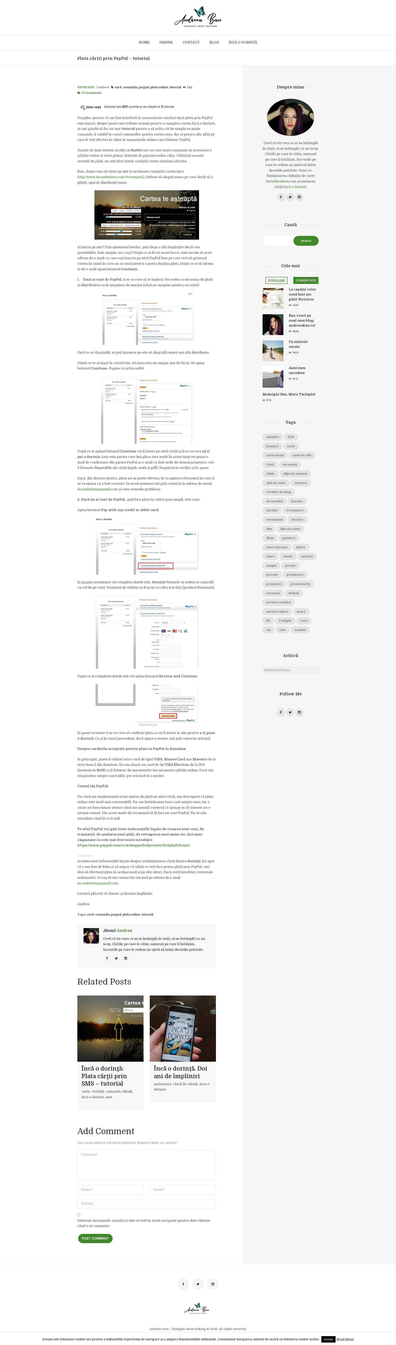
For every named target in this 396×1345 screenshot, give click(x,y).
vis (268, 630)
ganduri (288, 538)
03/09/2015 (85, 87)
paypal (144, 87)
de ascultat (274, 501)
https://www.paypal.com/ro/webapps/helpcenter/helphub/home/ (133, 845)
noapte (271, 565)
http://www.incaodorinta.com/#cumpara (110, 177)
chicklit (98, 1091)
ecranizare (295, 510)
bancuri (272, 446)
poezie (290, 565)
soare (301, 611)
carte (85, 1091)
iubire (300, 547)
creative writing (278, 492)
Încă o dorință (295, 187)
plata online (159, 87)
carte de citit (301, 455)
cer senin (290, 464)
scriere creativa (278, 602)
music (288, 556)
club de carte (276, 483)
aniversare (162, 1084)
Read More (345, 1339)
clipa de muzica (295, 473)
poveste (272, 574)
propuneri (274, 584)
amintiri (272, 437)
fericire (297, 519)
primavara (295, 574)
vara (303, 620)
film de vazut (290, 529)
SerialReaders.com (281, 181)
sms (109, 1097)
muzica (307, 556)
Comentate (306, 280)
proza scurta (300, 584)
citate (270, 473)
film (269, 529)
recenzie (273, 593)
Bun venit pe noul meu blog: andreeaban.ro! (302, 320)
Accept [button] (328, 1339)
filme (270, 538)
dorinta (297, 501)
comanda (130, 87)
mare (270, 556)
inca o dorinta (92, 1097)
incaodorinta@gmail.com (97, 489)
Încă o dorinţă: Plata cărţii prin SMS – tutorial (104, 1076)
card (118, 87)
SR (268, 620)
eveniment (274, 519)
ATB (291, 437)
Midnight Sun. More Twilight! (289, 394)
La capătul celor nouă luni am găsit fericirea (302, 294)
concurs (300, 483)
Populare (276, 280)
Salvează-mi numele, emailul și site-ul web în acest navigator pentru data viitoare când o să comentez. (143, 1223)
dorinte (272, 510)
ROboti (294, 593)
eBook (127, 1091)
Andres (103, 87)
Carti (270, 464)
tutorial (175, 87)
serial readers (277, 611)
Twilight (285, 620)
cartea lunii (275, 455)
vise (282, 630)
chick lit (179, 1084)
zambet (300, 630)
